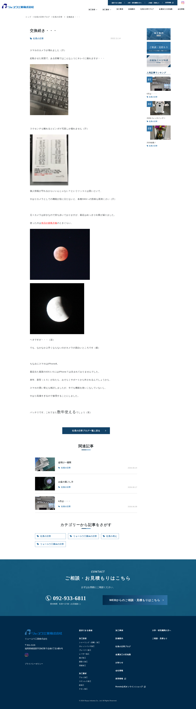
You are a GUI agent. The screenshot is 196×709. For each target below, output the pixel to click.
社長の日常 (45, 536)
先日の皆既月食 (49, 223)
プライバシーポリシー (34, 664)
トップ (28, 17)
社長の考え (111, 536)
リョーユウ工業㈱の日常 (52, 544)
